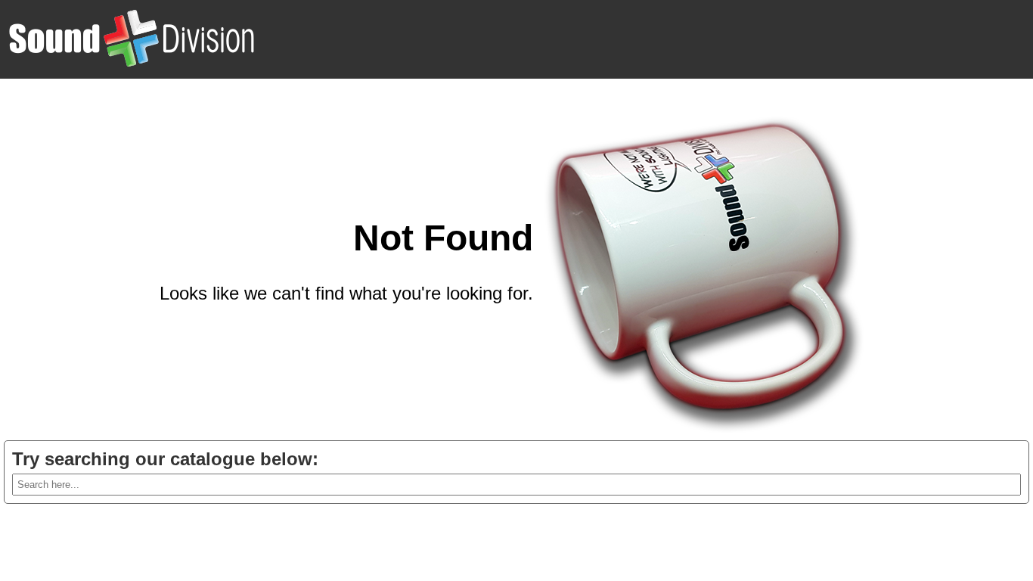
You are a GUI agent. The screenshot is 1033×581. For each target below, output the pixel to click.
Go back (498, 329)
